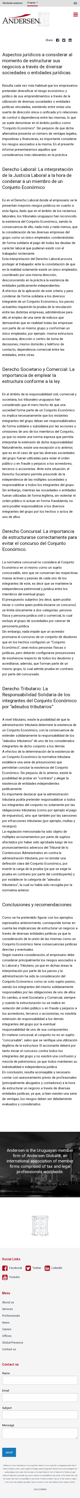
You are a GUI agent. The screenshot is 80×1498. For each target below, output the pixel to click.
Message (8, 1425)
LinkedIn (70, 40)
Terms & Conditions (40, 1489)
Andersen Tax (26, 17)
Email (5, 1390)
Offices (7, 1336)
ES (75, 3)
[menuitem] (33, 4)
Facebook (58, 40)
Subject (7, 1408)
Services (7, 1309)
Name (6, 1373)
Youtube (14, 1277)
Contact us (9, 1349)
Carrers (6, 1329)
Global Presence (12, 1342)
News (6, 1322)
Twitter (64, 40)
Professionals (11, 1315)
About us (8, 1302)
